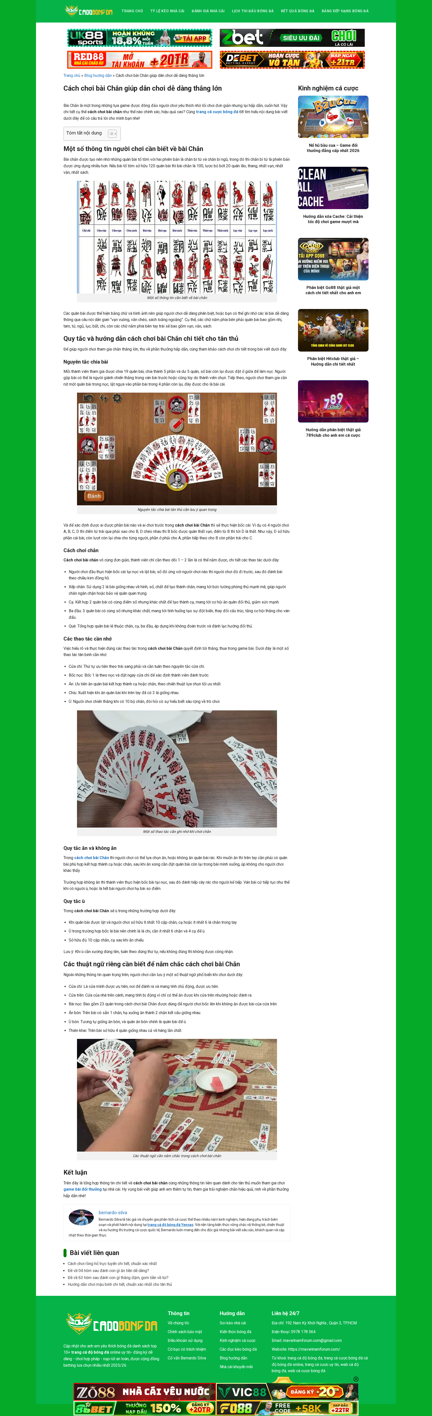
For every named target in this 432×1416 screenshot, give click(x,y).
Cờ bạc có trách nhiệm (187, 1349)
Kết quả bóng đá (297, 11)
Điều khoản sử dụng (185, 1340)
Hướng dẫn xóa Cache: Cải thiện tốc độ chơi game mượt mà (333, 219)
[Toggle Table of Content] (110, 133)
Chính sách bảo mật (185, 1331)
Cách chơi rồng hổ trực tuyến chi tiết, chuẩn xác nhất (112, 1263)
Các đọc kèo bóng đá (238, 1349)
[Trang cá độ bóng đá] (89, 11)
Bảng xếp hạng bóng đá (345, 11)
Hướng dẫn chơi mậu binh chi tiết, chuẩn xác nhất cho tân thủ (120, 1284)
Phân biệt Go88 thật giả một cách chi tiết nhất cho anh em (333, 290)
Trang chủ (132, 11)
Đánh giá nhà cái (208, 11)
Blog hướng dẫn (98, 75)
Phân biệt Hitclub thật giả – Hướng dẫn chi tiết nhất (333, 361)
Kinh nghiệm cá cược (238, 1340)
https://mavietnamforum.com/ (314, 1349)
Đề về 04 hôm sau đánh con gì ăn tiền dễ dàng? (108, 1270)
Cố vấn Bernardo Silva (187, 1358)
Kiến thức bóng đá (235, 1331)
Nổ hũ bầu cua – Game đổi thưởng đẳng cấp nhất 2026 (333, 148)
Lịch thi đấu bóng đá (253, 11)
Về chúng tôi (178, 1323)
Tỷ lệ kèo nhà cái (167, 11)
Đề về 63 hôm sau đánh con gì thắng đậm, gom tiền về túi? (118, 1277)
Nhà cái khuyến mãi (236, 1366)
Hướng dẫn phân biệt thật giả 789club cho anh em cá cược (333, 432)
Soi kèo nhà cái (233, 1323)
